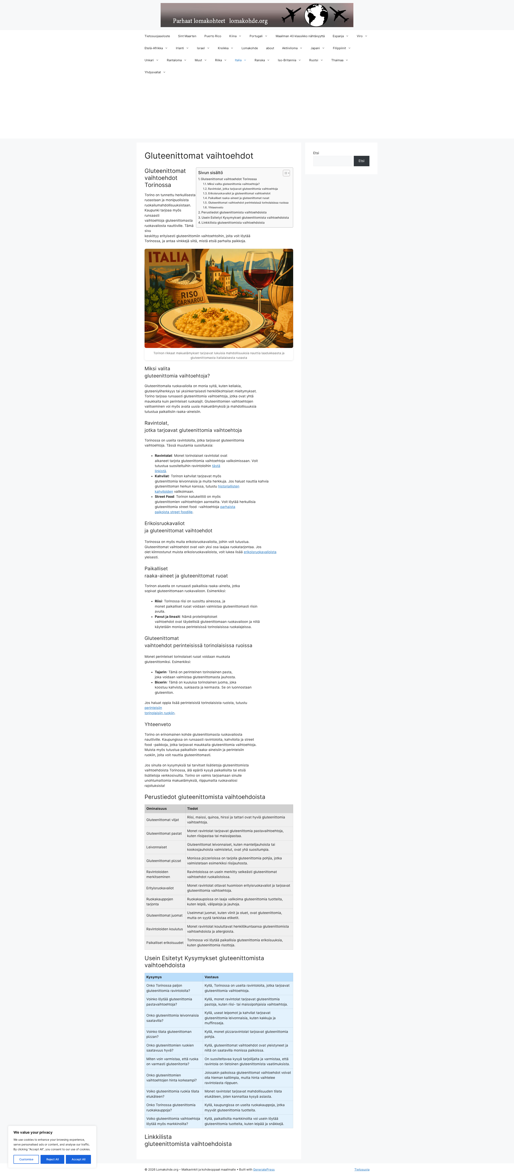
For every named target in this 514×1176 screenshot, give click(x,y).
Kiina (233, 36)
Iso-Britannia (287, 60)
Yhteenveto (215, 207)
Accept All (78, 1159)
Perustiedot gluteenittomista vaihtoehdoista (234, 212)
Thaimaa (337, 60)
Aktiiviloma (290, 48)
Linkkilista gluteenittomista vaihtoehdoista (233, 222)
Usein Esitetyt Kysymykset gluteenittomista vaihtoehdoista (245, 217)
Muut (198, 60)
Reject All (52, 1159)
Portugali (256, 36)
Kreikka (223, 48)
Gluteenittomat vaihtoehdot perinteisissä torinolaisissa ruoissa (248, 202)
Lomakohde (250, 48)
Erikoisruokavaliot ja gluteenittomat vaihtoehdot (239, 193)
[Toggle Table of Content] (284, 173)
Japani (315, 48)
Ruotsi (313, 60)
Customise (26, 1159)
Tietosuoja (361, 1169)
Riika (218, 60)
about (270, 48)
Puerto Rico (212, 36)
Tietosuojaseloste (157, 36)
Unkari (149, 60)
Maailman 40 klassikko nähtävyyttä (300, 36)
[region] (52, 1147)
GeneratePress (264, 1169)
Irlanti (180, 48)
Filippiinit (339, 48)
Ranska (260, 60)
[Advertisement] (257, 108)
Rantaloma (174, 60)
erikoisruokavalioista (260, 552)
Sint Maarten (187, 36)
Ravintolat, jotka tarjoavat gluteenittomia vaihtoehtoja (243, 188)
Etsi (316, 153)
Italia (238, 60)
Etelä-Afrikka (154, 48)
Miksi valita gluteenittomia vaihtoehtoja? (233, 184)
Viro (360, 36)
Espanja (338, 36)
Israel (201, 48)
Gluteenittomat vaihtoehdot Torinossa (229, 179)
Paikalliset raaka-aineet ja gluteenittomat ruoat (238, 198)
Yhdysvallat (153, 72)
